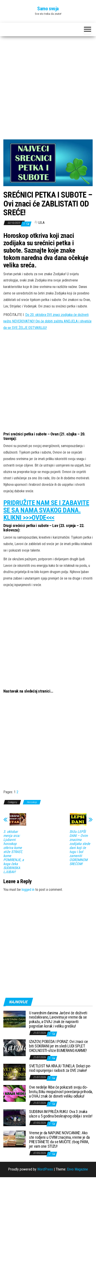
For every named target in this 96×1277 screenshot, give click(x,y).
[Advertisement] (48, 89)
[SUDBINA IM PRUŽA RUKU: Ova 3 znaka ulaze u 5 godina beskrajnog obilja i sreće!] (14, 1117)
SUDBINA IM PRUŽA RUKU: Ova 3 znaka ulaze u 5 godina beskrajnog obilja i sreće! (60, 1113)
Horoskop (32, 802)
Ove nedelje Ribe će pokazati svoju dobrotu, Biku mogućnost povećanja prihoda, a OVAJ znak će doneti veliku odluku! (61, 1091)
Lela (41, 222)
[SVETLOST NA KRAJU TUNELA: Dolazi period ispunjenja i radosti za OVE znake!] (14, 1072)
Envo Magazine (77, 1169)
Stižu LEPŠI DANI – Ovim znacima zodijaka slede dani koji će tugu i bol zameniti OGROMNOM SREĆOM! (79, 848)
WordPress (45, 1169)
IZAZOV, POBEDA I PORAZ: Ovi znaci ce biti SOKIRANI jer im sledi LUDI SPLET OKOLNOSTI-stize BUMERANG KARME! (58, 1046)
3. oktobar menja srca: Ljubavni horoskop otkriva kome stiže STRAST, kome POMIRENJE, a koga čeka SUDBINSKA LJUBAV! (13, 852)
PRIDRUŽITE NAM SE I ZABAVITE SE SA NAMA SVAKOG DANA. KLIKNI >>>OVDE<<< (46, 510)
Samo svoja (48, 8)
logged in (28, 889)
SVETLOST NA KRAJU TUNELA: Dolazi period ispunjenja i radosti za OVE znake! (60, 1068)
